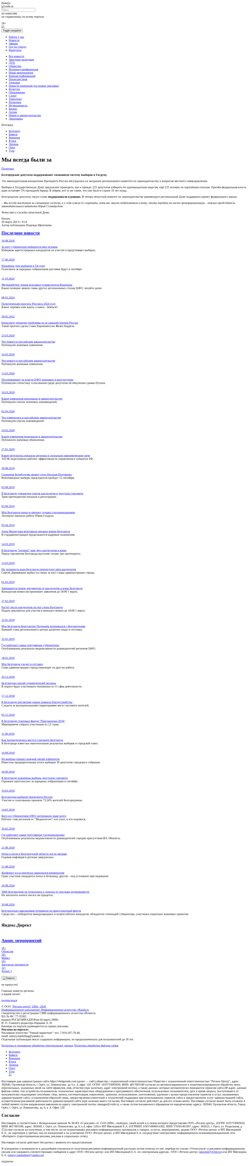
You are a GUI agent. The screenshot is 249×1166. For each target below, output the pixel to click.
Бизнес (13, 108)
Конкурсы (15, 50)
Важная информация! (22, 76)
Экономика (16, 118)
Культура (14, 89)
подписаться (9, 1000)
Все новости (16, 56)
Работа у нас (16, 36)
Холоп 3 (6, 969)
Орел (12, 147)
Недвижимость (18, 105)
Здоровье (14, 82)
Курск (12, 140)
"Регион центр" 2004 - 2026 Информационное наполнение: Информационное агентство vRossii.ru (45, 1008)
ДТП (12, 62)
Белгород (14, 131)
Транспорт (15, 98)
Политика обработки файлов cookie (96, 1045)
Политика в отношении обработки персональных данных (37, 1045)
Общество (15, 66)
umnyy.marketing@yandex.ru (26, 1155)
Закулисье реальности (15, 963)
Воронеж (14, 137)
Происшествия (18, 79)
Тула (11, 150)
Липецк (13, 144)
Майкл (5, 956)
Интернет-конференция (23, 69)
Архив (13, 112)
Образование (17, 92)
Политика (15, 102)
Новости (14, 40)
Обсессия (7, 950)
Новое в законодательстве (25, 115)
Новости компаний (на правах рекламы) (34, 85)
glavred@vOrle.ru (210, 1151)
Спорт (13, 95)
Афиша (13, 43)
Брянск (13, 134)
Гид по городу (17, 46)
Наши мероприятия (21, 72)
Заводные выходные (21, 59)
